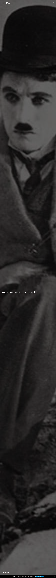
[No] (54, 576)
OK (35, 576)
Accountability (40, 576)
